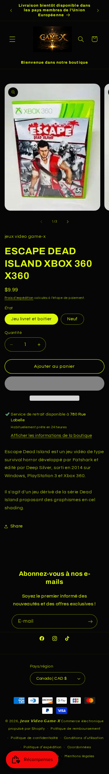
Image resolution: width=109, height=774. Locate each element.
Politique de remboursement (76, 728)
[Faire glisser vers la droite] (67, 221)
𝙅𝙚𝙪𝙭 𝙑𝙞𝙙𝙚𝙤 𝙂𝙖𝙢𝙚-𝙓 (40, 721)
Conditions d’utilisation (84, 738)
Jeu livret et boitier (31, 319)
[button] (12, 39)
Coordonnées (79, 747)
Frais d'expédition (19, 297)
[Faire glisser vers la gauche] (41, 221)
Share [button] (16, 526)
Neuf (72, 319)
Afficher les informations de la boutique (51, 435)
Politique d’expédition (43, 747)
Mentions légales (79, 756)
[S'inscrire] (90, 621)
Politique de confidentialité (34, 738)
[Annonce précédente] (11, 10)
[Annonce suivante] (98, 10)
